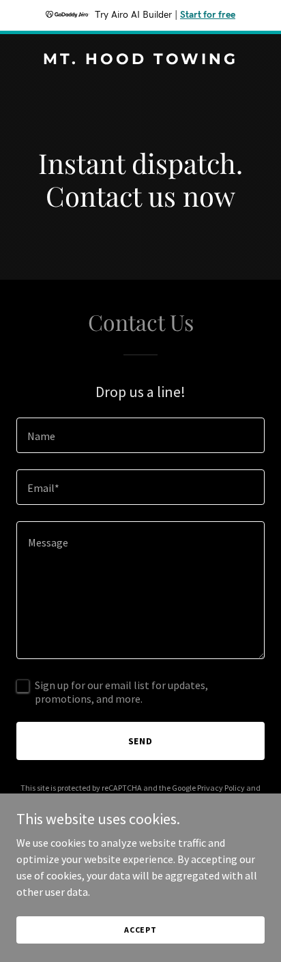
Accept (140, 929)
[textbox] (140, 435)
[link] (140, 60)
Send (140, 741)
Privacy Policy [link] (221, 788)
